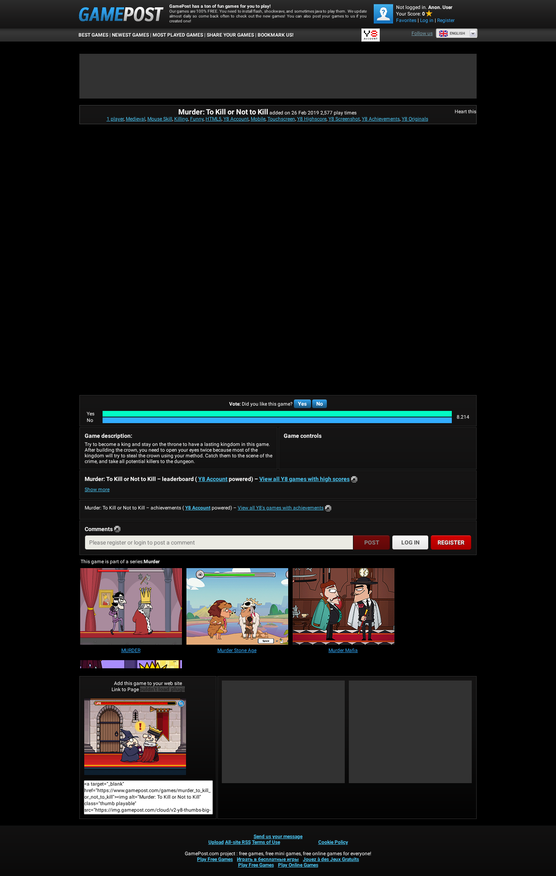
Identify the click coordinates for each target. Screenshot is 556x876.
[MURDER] (131, 607)
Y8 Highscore (311, 119)
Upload (216, 842)
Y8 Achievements (381, 119)
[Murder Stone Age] (237, 607)
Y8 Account (236, 119)
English (457, 33)
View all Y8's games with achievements (281, 508)
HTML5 (213, 119)
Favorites (406, 20)
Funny (197, 119)
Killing (181, 119)
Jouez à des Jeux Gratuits (331, 859)
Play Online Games (298, 865)
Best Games (93, 35)
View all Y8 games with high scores (304, 479)
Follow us (422, 33)
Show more (97, 489)
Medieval (135, 119)
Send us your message (278, 836)
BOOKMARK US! (275, 35)
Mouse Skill (159, 119)
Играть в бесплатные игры (268, 859)
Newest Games (130, 35)
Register (446, 20)
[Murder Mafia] (343, 607)
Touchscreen (281, 119)
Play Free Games (215, 859)
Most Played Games (178, 35)
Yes (302, 404)
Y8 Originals (415, 119)
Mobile (258, 119)
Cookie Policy (333, 842)
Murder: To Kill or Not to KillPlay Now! (148, 736)
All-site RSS (238, 842)
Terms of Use (266, 842)
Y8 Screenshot (344, 119)
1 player (115, 119)
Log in (426, 20)
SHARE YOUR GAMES (230, 35)
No (319, 404)
